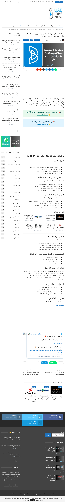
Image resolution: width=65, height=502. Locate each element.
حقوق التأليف (35, 493)
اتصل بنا (52, 493)
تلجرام (18, 26)
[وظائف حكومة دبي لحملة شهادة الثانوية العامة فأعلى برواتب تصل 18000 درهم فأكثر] (60, 467)
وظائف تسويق (17, 178)
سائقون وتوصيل (26, 39)
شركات (52, 26)
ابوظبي (59, 387)
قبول (33, 500)
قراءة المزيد (26, 500)
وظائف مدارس (16, 231)
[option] (10, 82)
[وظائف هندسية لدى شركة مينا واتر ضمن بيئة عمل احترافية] (38, 217)
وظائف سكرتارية (16, 210)
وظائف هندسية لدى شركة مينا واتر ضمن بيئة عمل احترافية (28, 217)
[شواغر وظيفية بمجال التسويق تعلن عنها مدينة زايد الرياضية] (60, 217)
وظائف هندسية (16, 168)
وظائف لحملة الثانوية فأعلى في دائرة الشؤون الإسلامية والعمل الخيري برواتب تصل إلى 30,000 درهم (31, 1)
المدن (35, 26)
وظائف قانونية (17, 206)
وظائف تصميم (17, 213)
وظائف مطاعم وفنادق (15, 217)
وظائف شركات (16, 161)
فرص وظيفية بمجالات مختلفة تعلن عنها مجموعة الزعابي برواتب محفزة (11, 67)
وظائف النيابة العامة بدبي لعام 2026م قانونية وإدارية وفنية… (50, 458)
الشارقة (31, 39)
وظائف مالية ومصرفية (15, 171)
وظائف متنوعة (17, 189)
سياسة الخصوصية (44, 493)
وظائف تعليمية (17, 192)
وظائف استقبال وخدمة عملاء (13, 164)
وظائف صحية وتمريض (15, 196)
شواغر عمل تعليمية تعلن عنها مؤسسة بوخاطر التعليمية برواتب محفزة (10, 120)
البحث (62, 432)
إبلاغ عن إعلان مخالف (16, 493)
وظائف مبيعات (17, 175)
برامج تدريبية (17, 234)
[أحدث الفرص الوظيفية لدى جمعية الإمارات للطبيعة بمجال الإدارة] (38, 226)
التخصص (26, 26)
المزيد (14, 26)
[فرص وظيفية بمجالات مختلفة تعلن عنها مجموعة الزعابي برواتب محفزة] (60, 226)
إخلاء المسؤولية (26, 493)
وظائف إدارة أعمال (15, 157)
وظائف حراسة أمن (16, 224)
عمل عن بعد (17, 199)
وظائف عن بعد (43, 26)
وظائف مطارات (16, 238)
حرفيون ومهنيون (16, 203)
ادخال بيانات (17, 227)
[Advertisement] (43, 85)
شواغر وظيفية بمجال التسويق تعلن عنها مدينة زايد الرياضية (50, 217)
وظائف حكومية (36, 39)
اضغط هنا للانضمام (42, 115)
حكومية (59, 26)
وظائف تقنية (17, 182)
